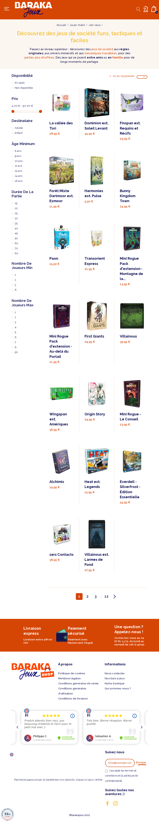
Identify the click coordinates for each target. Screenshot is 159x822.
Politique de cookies (71, 673)
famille (117, 57)
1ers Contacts (61, 554)
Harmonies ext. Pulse (94, 193)
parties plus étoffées (39, 57)
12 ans (18, 165)
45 (16, 233)
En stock (20, 82)
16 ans (19, 181)
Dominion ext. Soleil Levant (96, 125)
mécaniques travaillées (101, 53)
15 (16, 203)
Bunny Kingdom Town (127, 196)
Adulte (19, 127)
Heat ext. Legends (92, 484)
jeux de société (102, 49)
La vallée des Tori (61, 125)
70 (16, 248)
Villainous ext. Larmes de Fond (97, 559)
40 (16, 228)
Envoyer (141, 762)
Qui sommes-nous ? (118, 688)
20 (16, 208)
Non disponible (24, 87)
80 (16, 253)
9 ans (18, 156)
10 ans (19, 161)
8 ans (18, 150)
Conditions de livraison (73, 698)
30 (16, 218)
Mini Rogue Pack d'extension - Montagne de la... (131, 268)
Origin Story (95, 414)
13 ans (18, 170)
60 (16, 243)
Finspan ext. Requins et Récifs (130, 128)
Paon (53, 258)
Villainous (128, 336)
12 (106, 596)
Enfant (19, 132)
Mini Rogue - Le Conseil (130, 416)
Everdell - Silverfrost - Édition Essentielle (130, 489)
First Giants (94, 336)
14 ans (18, 175)
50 (16, 238)
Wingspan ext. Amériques (58, 419)
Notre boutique (115, 683)
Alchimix (56, 482)
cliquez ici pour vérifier (89, 779)
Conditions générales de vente (78, 683)
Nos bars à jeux (115, 678)
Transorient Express (95, 260)
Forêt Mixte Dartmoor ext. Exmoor (61, 196)
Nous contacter (115, 673)
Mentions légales (69, 678)
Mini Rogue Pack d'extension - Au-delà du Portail (60, 346)
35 (16, 223)
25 (16, 213)
